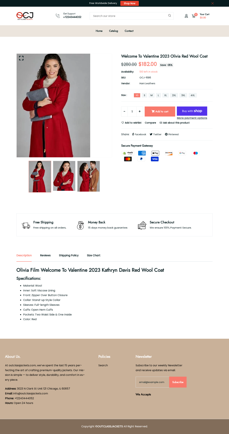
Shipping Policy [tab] (69, 255)
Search (103, 365)
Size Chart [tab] (93, 255)
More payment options (192, 118)
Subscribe (177, 382)
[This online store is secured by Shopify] (128, 153)
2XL (174, 95)
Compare (150, 122)
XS (137, 95)
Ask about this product (176, 122)
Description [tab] (24, 255)
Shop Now (129, 3)
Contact (129, 31)
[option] (64, 105)
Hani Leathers (147, 83)
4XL (193, 95)
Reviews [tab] (45, 255)
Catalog (113, 31)
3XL (183, 95)
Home (99, 31)
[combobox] (132, 16)
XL (165, 95)
